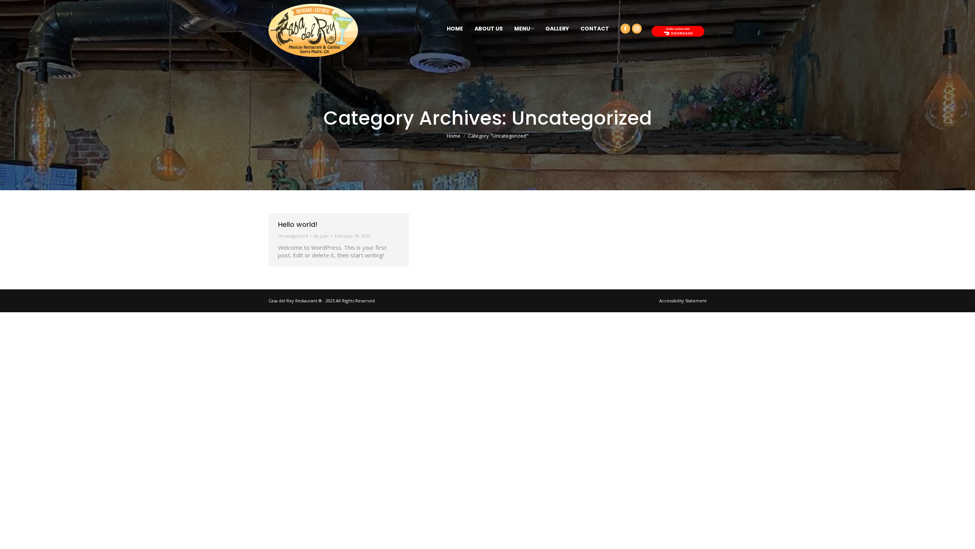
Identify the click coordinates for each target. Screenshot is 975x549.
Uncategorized (293, 236)
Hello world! (298, 224)
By (321, 236)
